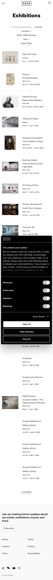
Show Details (39, 316)
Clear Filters (26, 43)
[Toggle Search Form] (49, 3)
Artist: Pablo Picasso (26, 35)
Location (25, 31)
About (5, 539)
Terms (31, 539)
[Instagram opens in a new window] (3, 569)
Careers (6, 546)
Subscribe (9, 528)
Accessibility (34, 553)
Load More (26, 492)
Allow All (26, 324)
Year (25, 39)
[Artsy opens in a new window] (19, 569)
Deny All (26, 339)
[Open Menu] (3, 3)
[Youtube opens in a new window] (14, 569)
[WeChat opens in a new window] (8, 569)
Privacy (31, 546)
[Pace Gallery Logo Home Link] (26, 3)
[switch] (46, 290)
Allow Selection (27, 332)
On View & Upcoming (21, 27)
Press (4, 553)
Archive (38, 27)
